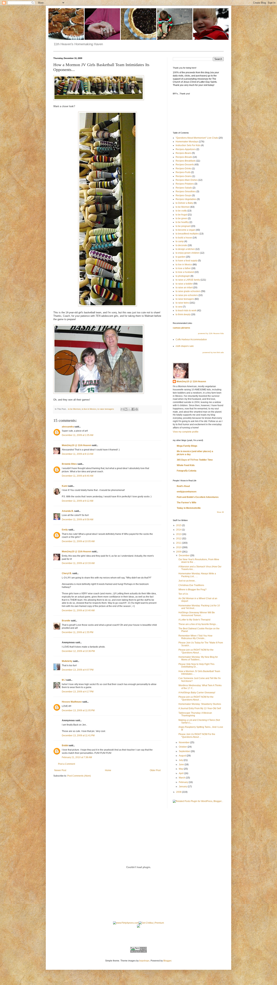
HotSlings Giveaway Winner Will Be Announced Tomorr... (196, 613)
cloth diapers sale (185, 346)
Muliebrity (67, 661)
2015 (179, 525)
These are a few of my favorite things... (197, 624)
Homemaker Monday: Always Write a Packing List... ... (197, 575)
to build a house (184, 237)
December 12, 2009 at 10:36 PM (78, 651)
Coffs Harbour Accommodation (191, 339)
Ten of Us (183, 594)
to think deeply (183, 314)
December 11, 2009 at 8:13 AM (77, 454)
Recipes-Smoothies (186, 191)
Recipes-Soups (183, 195)
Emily (65, 529)
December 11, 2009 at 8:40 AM (77, 476)
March (182, 777)
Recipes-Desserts (185, 164)
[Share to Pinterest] (136, 409)
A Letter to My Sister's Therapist (194, 619)
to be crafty (181, 210)
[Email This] (122, 409)
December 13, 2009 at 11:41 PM (78, 735)
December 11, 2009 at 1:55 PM (77, 632)
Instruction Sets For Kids (188, 145)
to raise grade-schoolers (188, 291)
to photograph (183, 276)
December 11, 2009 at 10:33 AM (78, 563)
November (184, 742)
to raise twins (182, 302)
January (183, 786)
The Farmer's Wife (186, 502)
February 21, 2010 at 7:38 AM (77, 757)
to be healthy (182, 222)
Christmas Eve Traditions (191, 585)
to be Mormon (74, 409)
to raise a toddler (184, 283)
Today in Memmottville (189, 508)
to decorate (181, 245)
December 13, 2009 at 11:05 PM (78, 710)
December (184, 555)
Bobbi (65, 745)
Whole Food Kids (186, 465)
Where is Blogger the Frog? (192, 589)
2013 (179, 534)
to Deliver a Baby (184, 203)
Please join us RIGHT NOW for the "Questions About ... (195, 651)
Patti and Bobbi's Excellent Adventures (198, 497)
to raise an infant (184, 287)
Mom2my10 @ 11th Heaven (76, 445)
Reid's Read (183, 486)
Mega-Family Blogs (187, 446)
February (184, 782)
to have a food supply (186, 260)
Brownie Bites (69, 464)
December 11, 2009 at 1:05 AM (77, 435)
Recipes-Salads (184, 187)
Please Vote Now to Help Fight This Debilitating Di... (196, 665)
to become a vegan (185, 230)
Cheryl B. (67, 573)
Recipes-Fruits (183, 172)
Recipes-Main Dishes (187, 180)
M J (64, 680)
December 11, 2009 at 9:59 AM (77, 519)
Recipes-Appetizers (186, 149)
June (181, 764)
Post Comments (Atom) (79, 775)
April (181, 773)
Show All (220, 512)
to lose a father (183, 268)
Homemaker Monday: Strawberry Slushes (199, 704)
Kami (64, 486)
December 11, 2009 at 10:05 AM (78, 541)
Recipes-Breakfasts (186, 160)
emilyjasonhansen (186, 491)
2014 (179, 529)
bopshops (144, 960)
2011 (179, 543)
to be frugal (181, 214)
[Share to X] (129, 409)
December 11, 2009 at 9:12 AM (77, 501)
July (181, 760)
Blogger (167, 960)
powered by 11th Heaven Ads (211, 333)
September (185, 751)
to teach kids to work (186, 310)
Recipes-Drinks (183, 168)
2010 (179, 547)
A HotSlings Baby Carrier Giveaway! (196, 692)
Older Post (155, 770)
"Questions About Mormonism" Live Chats (197, 138)
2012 (179, 538)
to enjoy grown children (188, 253)
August (183, 755)
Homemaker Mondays (187, 141)
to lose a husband (185, 272)
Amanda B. (68, 511)
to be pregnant (183, 226)
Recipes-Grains (184, 176)
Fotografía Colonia (186, 470)
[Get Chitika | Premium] (151, 923)
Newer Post (60, 770)
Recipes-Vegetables (186, 199)
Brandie (66, 620)
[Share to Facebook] (133, 409)
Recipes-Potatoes (185, 183)
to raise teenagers (105, 409)
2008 (179, 792)
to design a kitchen (185, 249)
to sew (179, 306)
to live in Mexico (89, 409)
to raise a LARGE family (188, 279)
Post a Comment (66, 764)
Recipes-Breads (184, 157)
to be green (181, 218)
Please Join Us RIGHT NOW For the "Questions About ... (196, 735)
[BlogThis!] (126, 409)
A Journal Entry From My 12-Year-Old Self (199, 708)
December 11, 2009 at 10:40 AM (78, 610)
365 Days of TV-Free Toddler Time (195, 460)
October (183, 746)
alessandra (68, 426)
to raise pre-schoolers (187, 295)
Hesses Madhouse (72, 701)
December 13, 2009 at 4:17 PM (77, 691)
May (181, 769)
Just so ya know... (187, 580)
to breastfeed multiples (187, 233)
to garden (180, 257)
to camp (180, 241)
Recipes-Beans (183, 153)
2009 (179, 551)
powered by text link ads (213, 352)
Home (108, 770)
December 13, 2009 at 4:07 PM (77, 669)
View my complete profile (185, 431)
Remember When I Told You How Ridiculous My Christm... (195, 637)
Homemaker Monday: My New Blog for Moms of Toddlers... (198, 658)
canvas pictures (181, 328)
